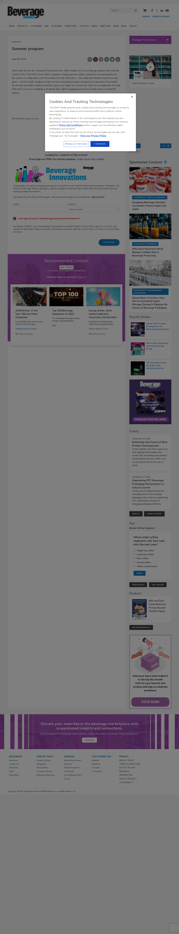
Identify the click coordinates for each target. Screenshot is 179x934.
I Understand (100, 144)
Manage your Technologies (76, 144)
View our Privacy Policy (93, 135)
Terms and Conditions (70, 125)
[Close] (132, 97)
